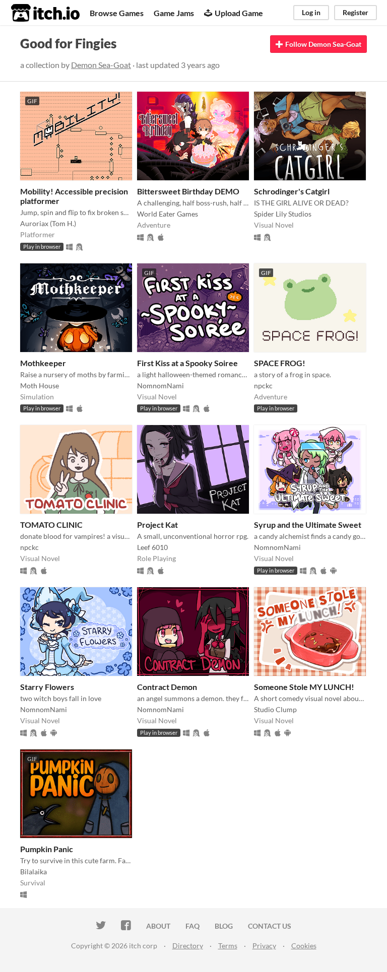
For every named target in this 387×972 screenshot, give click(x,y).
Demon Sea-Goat (101, 65)
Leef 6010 (152, 547)
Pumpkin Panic (46, 849)
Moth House (39, 385)
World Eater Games (167, 214)
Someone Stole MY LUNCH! (304, 686)
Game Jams (174, 13)
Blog (224, 926)
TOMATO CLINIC (51, 524)
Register (355, 12)
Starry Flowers (47, 686)
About (158, 926)
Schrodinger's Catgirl (292, 191)
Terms (227, 945)
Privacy (264, 945)
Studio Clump (275, 709)
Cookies (303, 945)
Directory (187, 945)
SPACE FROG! (279, 363)
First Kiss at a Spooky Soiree (187, 363)
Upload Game (239, 13)
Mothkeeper (43, 363)
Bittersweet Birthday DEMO (188, 191)
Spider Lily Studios (282, 214)
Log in (311, 12)
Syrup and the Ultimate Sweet (307, 524)
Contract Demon (167, 686)
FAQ (192, 926)
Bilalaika (33, 871)
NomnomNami (160, 385)
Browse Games (117, 13)
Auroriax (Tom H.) (48, 223)
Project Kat (157, 524)
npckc (263, 385)
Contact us (269, 926)
